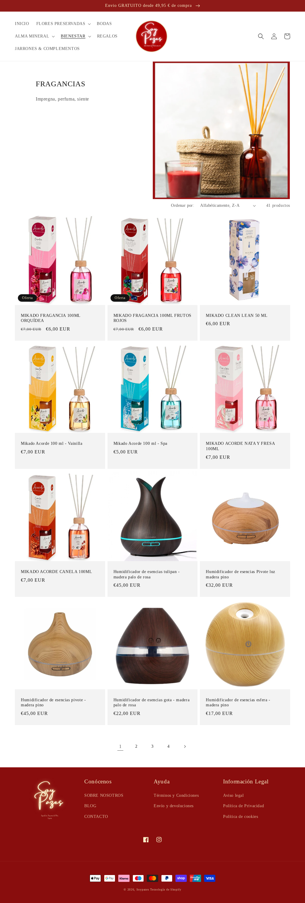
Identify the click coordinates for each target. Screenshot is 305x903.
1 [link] (120, 746)
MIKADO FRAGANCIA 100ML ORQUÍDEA (50, 318)
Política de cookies (240, 816)
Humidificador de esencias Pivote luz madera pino (240, 574)
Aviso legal (233, 795)
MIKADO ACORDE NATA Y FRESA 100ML (240, 446)
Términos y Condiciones (176, 795)
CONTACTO (96, 816)
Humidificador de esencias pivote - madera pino (53, 703)
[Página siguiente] (184, 746)
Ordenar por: (182, 205)
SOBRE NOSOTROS (103, 795)
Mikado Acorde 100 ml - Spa (140, 443)
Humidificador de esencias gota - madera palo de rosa (151, 703)
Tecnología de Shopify (165, 889)
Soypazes (142, 889)
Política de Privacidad (243, 806)
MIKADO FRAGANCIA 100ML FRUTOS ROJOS (152, 318)
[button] (63, 24)
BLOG (90, 806)
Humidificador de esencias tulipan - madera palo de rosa (146, 574)
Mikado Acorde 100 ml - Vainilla (52, 443)
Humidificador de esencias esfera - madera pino (238, 703)
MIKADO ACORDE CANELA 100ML (56, 571)
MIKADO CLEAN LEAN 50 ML (237, 315)
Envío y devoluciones (174, 806)
